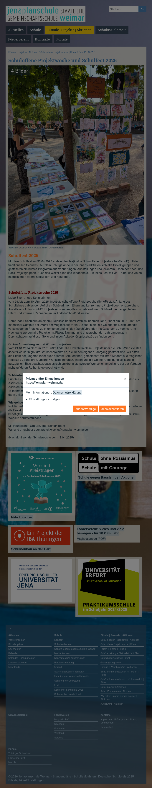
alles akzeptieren (112, 409)
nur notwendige (85, 409)
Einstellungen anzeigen (44, 399)
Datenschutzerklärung (67, 392)
